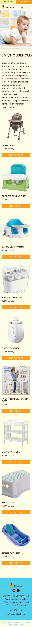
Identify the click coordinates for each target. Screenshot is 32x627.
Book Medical (24, 2)
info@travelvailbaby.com (16, 614)
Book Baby (8, 2)
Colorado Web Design (16, 624)
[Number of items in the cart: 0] (22, 7)
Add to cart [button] (16, 155)
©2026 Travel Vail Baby (9, 622)
